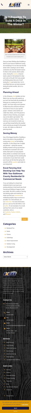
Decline (15, 411)
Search (24, 219)
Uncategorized (11, 247)
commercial (18, 195)
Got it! (15, 408)
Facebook (7, 212)
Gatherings (10, 237)
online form (8, 202)
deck (14, 96)
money (12, 141)
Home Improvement (12, 241)
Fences (9, 234)
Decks (8, 231)
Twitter (13, 212)
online (6, 206)
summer (15, 74)
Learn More (25, 404)
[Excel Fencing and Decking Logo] (15, 4)
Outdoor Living (11, 244)
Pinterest (8, 214)
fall (10, 82)
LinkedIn (17, 212)
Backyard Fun (10, 228)
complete (14, 162)
